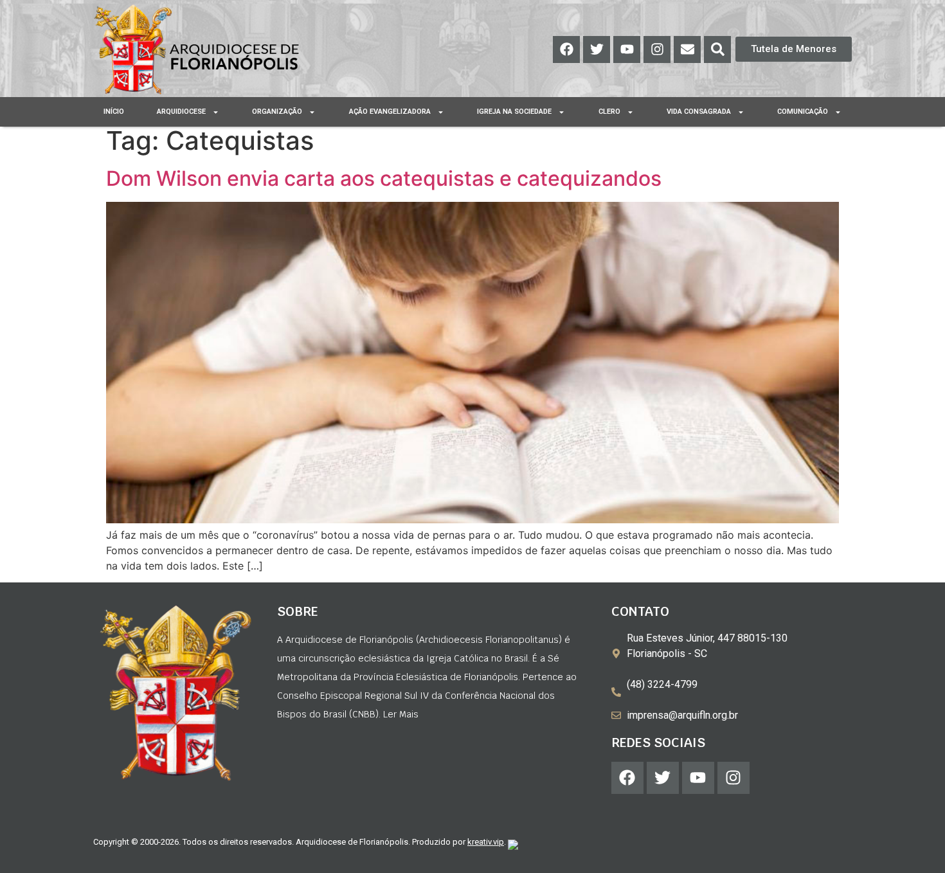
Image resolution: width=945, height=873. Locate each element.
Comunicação (802, 111)
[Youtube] (626, 49)
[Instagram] (657, 49)
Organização (277, 111)
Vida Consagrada (699, 111)
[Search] (717, 49)
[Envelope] (687, 49)
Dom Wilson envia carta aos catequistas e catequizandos (384, 178)
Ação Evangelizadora (390, 111)
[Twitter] (596, 49)
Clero (609, 111)
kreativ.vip (485, 842)
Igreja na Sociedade (514, 111)
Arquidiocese (181, 111)
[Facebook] (566, 49)
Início (114, 111)
